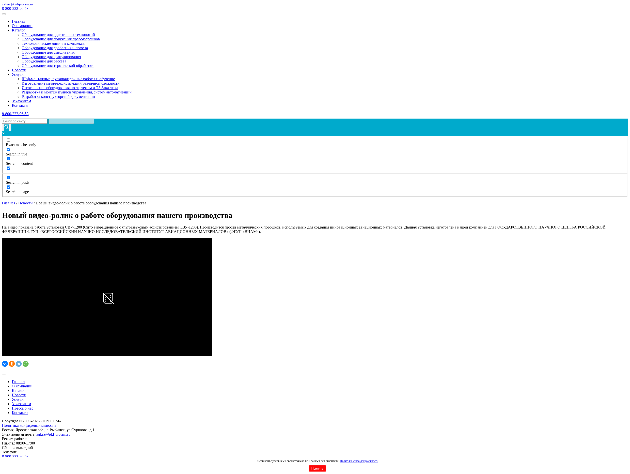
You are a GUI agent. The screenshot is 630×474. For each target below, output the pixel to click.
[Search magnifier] (6, 127)
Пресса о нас (22, 408)
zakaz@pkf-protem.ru (53, 434)
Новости (19, 70)
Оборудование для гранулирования (51, 57)
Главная (18, 21)
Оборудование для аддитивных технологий (58, 34)
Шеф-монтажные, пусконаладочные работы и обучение (68, 79)
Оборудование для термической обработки (58, 65)
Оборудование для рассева (44, 61)
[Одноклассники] (12, 364)
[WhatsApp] (26, 364)
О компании (22, 26)
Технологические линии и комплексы (53, 43)
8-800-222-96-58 (15, 8)
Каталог (18, 30)
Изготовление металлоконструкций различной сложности (71, 83)
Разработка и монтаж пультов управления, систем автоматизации (77, 92)
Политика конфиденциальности (359, 461)
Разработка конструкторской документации (58, 96)
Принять (317, 468)
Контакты (20, 105)
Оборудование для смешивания (48, 52)
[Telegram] (19, 364)
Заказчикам (21, 101)
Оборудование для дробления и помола (55, 48)
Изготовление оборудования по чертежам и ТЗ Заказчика (70, 88)
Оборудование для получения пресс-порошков (61, 39)
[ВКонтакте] (5, 364)
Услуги (18, 74)
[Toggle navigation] (4, 14)
